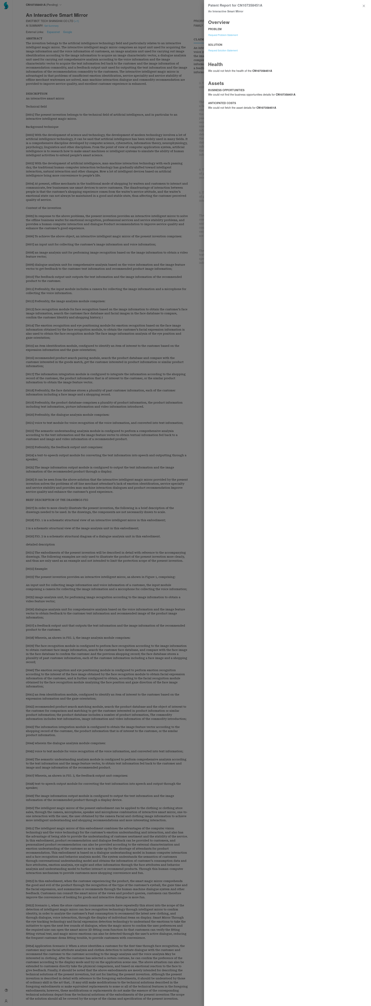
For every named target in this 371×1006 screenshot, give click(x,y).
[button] (287, 22)
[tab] (287, 22)
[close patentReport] (364, 6)
